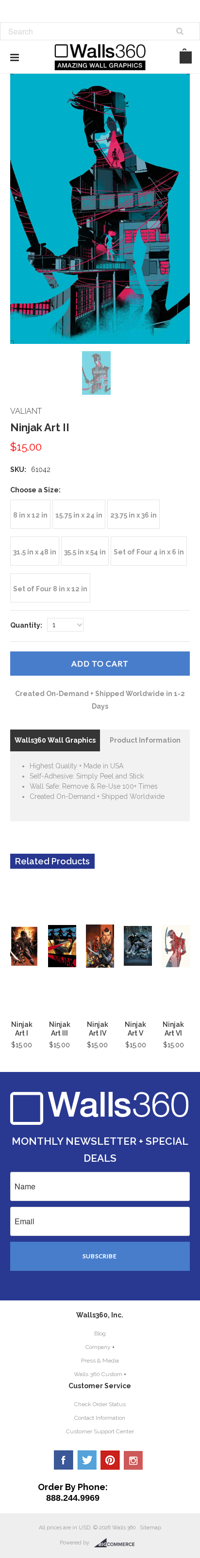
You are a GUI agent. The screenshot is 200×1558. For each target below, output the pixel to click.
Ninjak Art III (59, 1029)
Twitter (87, 1460)
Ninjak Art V (135, 1029)
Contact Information (99, 1417)
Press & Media (100, 1360)
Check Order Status (100, 1404)
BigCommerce (117, 1543)
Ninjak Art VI (173, 1029)
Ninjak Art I (22, 1029)
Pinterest (110, 1460)
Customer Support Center (100, 1431)
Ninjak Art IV (97, 1029)
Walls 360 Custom (98, 1374)
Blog (100, 1333)
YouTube (133, 1460)
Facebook (63, 1460)
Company (98, 1347)
